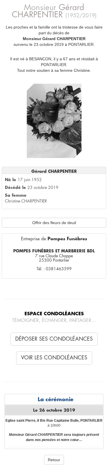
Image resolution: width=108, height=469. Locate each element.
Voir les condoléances (54, 357)
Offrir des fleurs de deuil (54, 222)
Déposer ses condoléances (54, 339)
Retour (54, 459)
